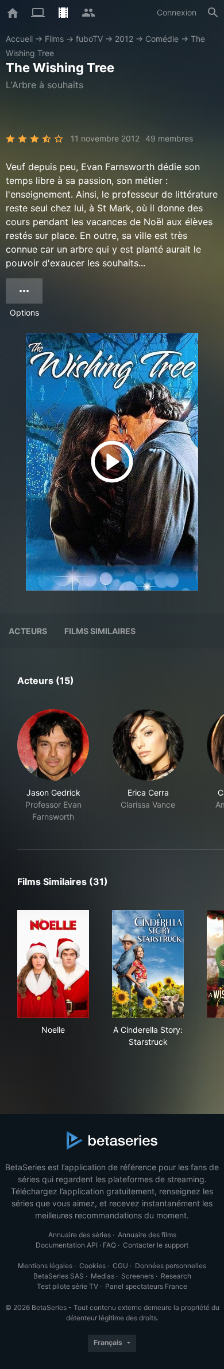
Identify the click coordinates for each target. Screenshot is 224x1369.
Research (176, 1276)
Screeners (137, 1276)
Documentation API (67, 1245)
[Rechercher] (213, 12)
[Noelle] (53, 964)
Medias (102, 1276)
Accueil (19, 39)
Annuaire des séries (79, 1234)
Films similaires (100, 631)
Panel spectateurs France (146, 1286)
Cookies (92, 1265)
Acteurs (28, 631)
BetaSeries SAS (58, 1276)
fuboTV (89, 39)
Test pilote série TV (67, 1286)
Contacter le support (155, 1245)
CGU (120, 1265)
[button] (53, 766)
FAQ (109, 1245)
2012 (124, 39)
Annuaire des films (147, 1234)
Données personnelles (170, 1265)
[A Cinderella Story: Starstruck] (148, 964)
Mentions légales (45, 1265)
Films (54, 39)
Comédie (162, 39)
